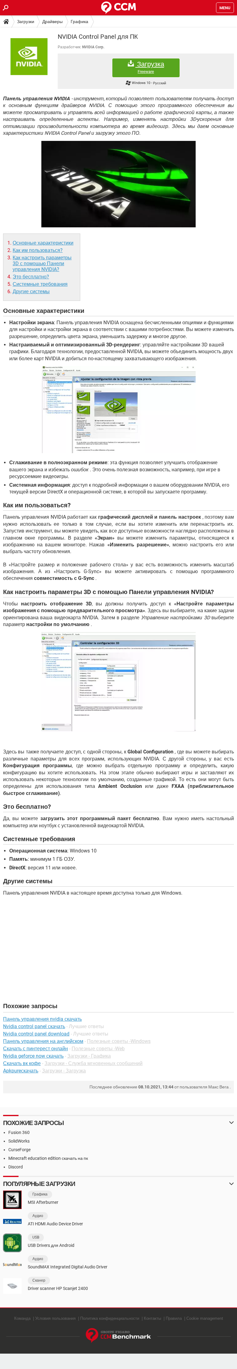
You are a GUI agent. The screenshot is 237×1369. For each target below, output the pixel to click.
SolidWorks (19, 1141)
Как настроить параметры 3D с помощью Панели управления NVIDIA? (42, 263)
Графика (79, 21)
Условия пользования (55, 1318)
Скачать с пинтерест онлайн (35, 1049)
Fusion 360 (19, 1132)
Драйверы (52, 21)
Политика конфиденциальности (109, 1318)
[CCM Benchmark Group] (118, 1335)
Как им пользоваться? (38, 250)
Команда (22, 1318)
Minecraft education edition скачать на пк (48, 1158)
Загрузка (149, 67)
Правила (174, 1318)
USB (35, 1237)
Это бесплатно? (31, 277)
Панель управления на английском (43, 1041)
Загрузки (25, 21)
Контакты (152, 1318)
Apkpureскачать (20, 1071)
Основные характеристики (43, 243)
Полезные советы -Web (98, 1049)
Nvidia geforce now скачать (33, 1056)
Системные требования (40, 284)
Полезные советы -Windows (119, 1041)
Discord (15, 1166)
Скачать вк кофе (22, 1063)
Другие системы (31, 291)
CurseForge (19, 1149)
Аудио (37, 1216)
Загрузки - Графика (89, 1056)
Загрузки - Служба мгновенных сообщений (93, 1063)
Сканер (38, 1280)
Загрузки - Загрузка (64, 1071)
